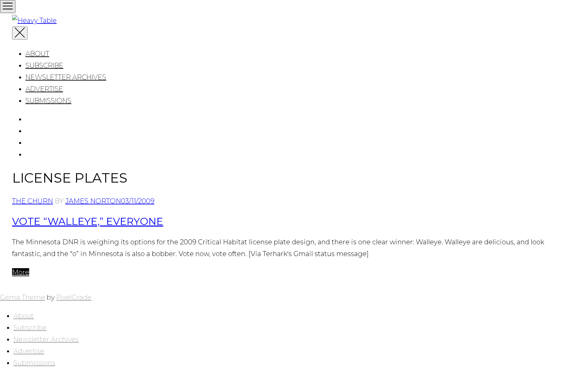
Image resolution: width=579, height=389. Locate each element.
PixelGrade (73, 297)
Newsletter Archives (65, 77)
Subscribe (44, 65)
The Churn (32, 201)
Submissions (48, 101)
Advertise (44, 89)
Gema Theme (22, 297)
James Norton (93, 201)
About (37, 54)
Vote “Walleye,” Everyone (87, 221)
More (20, 272)
